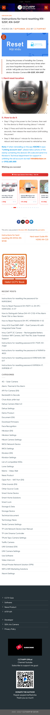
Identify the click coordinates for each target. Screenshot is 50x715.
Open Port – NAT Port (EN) (13, 480)
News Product (8, 475)
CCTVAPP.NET (40, 29)
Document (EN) (8, 417)
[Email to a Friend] (23, 222)
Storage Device (8, 511)
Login (21, 2)
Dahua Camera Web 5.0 (12, 404)
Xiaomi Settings (8, 573)
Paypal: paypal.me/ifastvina (25, 695)
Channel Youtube (25, 662)
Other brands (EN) (9, 484)
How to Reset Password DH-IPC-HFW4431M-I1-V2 (23, 321)
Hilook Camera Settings (12, 440)
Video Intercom (8, 560)
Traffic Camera (8, 542)
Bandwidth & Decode (11, 395)
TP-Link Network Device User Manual (17, 529)
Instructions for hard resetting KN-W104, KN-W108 (12, 238)
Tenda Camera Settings (12, 524)
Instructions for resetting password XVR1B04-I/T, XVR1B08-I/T (22, 366)
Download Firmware (10, 422)
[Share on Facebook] (19, 222)
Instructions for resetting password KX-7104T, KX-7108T (23, 344)
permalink (41, 230)
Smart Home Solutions (11, 498)
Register (27, 2)
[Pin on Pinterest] (27, 222)
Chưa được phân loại (11, 399)
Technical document (10, 515)
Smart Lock (6, 502)
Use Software (7, 556)
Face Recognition (9, 426)
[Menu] (4, 7)
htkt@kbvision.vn (38, 159)
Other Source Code (10, 489)
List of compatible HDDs (12, 462)
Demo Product (8, 413)
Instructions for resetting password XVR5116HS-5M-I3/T (24, 359)
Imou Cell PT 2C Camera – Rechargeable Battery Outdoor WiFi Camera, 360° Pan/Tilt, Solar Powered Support (23, 336)
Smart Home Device (10, 493)
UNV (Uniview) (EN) (9, 547)
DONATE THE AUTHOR (25, 692)
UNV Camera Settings (11, 551)
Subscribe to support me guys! (25, 665)
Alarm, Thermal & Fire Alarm (13, 386)
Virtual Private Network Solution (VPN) (17, 564)
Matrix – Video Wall (10, 471)
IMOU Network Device (11, 444)
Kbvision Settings (9, 457)
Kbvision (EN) (7, 15)
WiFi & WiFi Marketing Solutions (15, 569)
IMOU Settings (8, 448)
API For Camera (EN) (10, 391)
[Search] (46, 7)
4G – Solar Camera (10, 382)
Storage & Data (8, 506)
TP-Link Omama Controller (13, 533)
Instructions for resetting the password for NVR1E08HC (20, 300)
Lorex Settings (8, 466)
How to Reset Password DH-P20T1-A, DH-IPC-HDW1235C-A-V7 (21, 307)
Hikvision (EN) (7, 431)
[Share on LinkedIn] (31, 222)
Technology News (9, 520)
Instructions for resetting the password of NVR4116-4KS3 (24, 352)
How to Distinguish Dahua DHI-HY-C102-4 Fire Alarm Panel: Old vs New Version (24, 315)
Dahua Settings (8, 408)
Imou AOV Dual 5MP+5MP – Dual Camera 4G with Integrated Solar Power (23, 326)
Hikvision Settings (9, 435)
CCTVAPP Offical (25, 659)
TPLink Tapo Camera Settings (14, 538)
